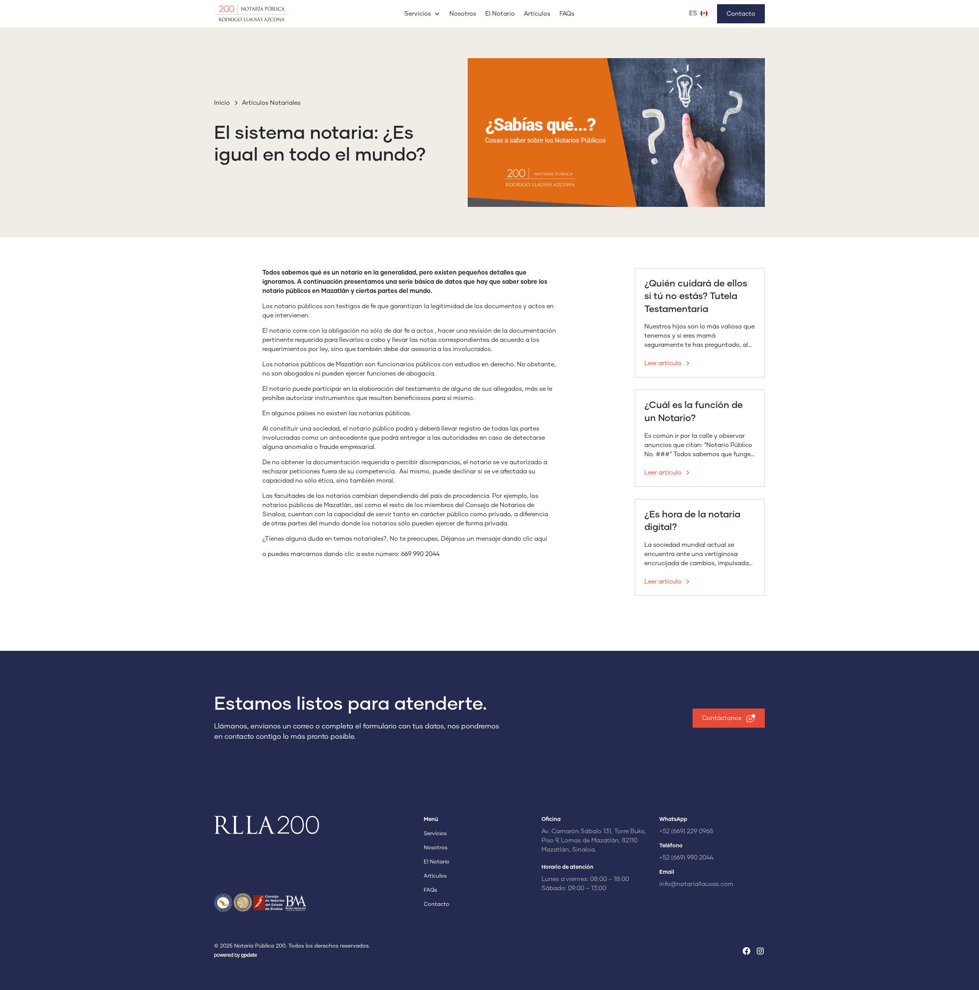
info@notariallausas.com (696, 884)
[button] (422, 13)
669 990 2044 (420, 554)
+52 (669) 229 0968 (686, 831)
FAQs (566, 14)
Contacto (741, 14)
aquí (540, 539)
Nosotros (462, 14)
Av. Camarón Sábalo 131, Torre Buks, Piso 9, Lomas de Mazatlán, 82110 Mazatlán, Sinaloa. (594, 840)
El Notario (500, 14)
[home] (272, 13)
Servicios (435, 833)
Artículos (537, 14)
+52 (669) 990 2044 (686, 858)
